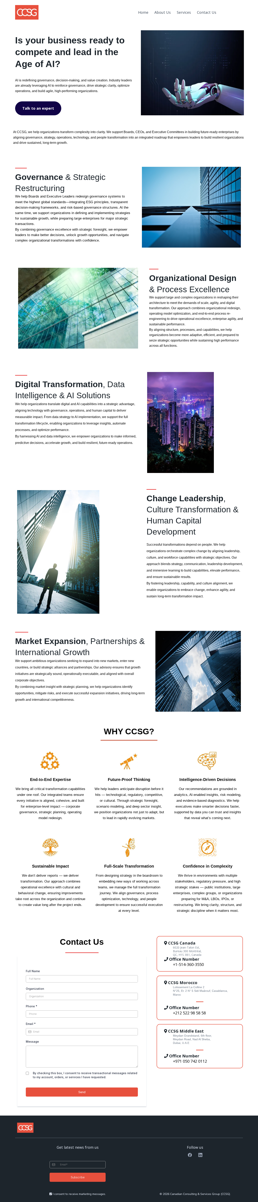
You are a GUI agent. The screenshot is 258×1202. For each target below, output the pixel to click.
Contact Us (206, 12)
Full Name (33, 971)
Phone (31, 1006)
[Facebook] (190, 1155)
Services (184, 12)
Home (143, 12)
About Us (162, 12)
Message (32, 1041)
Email (31, 1023)
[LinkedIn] (200, 1155)
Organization (35, 988)
